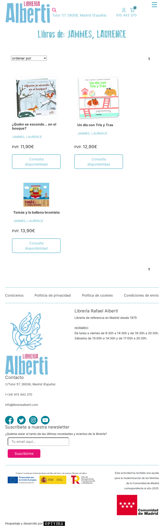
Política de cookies (97, 295)
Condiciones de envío (141, 295)
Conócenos (14, 295)
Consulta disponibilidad (36, 161)
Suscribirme (24, 453)
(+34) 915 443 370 (18, 394)
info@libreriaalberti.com (21, 404)
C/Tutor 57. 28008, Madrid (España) (30, 384)
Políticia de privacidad (53, 295)
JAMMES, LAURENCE (27, 137)
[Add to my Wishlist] (52, 85)
